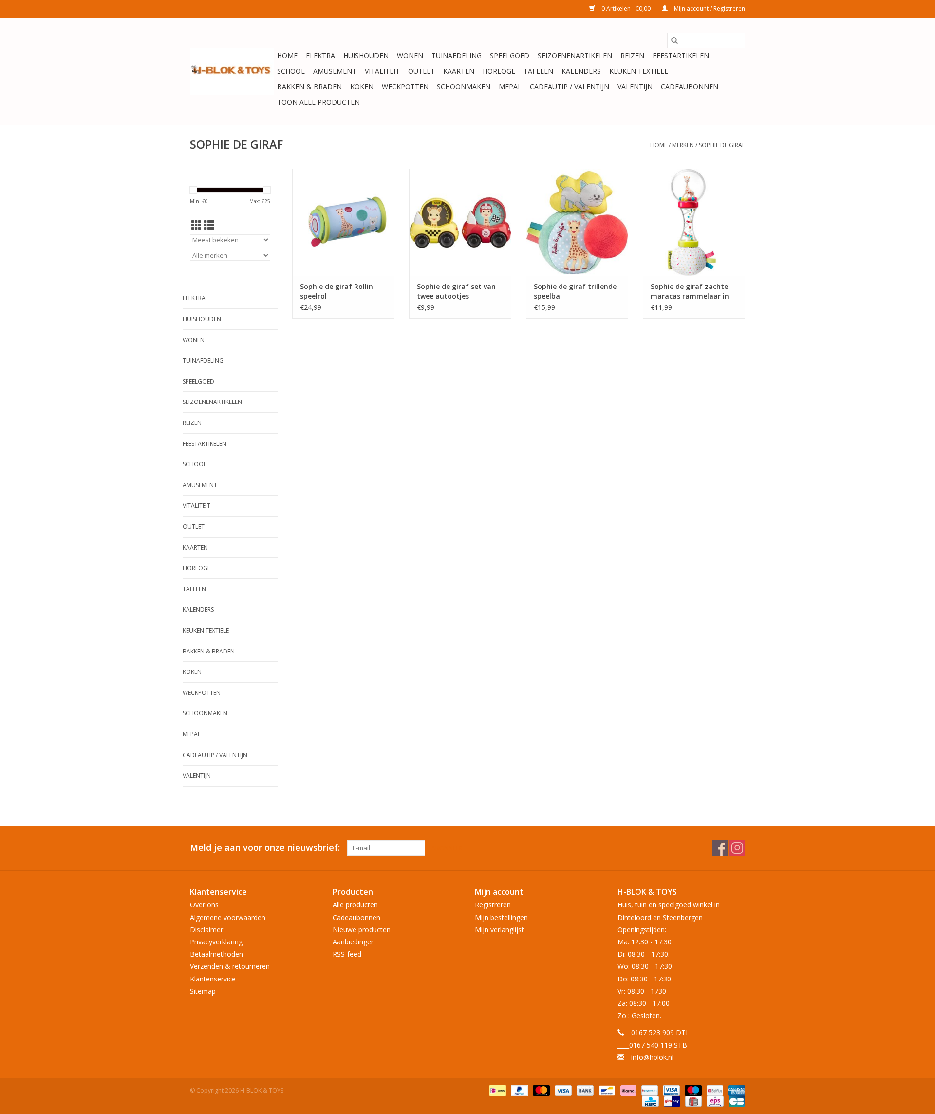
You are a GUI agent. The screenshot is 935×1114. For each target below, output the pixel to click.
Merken (683, 145)
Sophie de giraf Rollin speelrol (336, 291)
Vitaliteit (382, 71)
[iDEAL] (496, 1090)
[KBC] (649, 1100)
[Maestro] (692, 1090)
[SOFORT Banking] (627, 1090)
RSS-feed (347, 954)
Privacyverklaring (216, 941)
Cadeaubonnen (689, 86)
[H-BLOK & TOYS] (232, 71)
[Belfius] (714, 1090)
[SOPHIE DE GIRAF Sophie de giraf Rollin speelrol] (343, 222)
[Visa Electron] (670, 1090)
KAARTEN (458, 71)
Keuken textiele (638, 71)
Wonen (410, 55)
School (291, 71)
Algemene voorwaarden (227, 917)
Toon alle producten (318, 102)
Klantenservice (213, 978)
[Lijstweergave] (209, 225)
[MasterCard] (540, 1090)
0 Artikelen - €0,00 (626, 8)
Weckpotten (405, 86)
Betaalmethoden (216, 954)
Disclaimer (206, 929)
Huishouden (366, 55)
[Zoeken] (674, 40)
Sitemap (203, 991)
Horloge (499, 71)
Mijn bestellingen (501, 917)
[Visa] (562, 1090)
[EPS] (714, 1100)
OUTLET (421, 71)
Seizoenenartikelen (575, 55)
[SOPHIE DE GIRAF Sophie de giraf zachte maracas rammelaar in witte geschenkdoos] (694, 222)
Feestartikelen (681, 55)
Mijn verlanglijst (499, 929)
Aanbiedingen (354, 941)
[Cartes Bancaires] (735, 1100)
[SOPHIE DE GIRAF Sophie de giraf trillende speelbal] (577, 222)
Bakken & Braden (309, 86)
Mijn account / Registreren (709, 8)
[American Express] (735, 1090)
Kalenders (581, 71)
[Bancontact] (606, 1090)
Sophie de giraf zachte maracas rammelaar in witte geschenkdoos (690, 291)
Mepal (510, 86)
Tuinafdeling (456, 55)
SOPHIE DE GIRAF (722, 145)
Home (287, 55)
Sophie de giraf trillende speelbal (575, 291)
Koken (362, 86)
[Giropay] (671, 1100)
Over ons (204, 904)
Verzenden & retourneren (230, 966)
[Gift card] (692, 1100)
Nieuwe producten (362, 929)
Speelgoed (509, 55)
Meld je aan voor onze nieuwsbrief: (265, 848)
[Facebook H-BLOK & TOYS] (720, 848)
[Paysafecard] (648, 1090)
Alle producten (355, 904)
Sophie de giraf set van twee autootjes (456, 291)
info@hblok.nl (652, 1057)
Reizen (632, 55)
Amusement (334, 71)
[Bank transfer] (584, 1090)
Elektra (320, 55)
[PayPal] (518, 1090)
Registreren (493, 904)
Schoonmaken (463, 86)
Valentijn (635, 86)
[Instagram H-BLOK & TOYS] (737, 848)
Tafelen (538, 71)
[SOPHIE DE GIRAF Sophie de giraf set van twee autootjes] (460, 222)
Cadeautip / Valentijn (569, 86)
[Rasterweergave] (196, 225)
